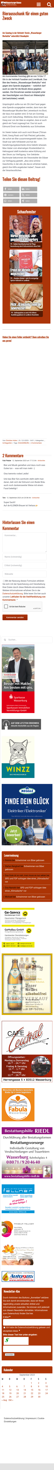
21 (25, 1393)
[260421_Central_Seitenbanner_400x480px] (27, 1022)
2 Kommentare (36, 443)
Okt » (11, 1400)
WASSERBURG (23, 443)
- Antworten (41, 461)
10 (46, 1386)
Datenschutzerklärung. (12, 593)
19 (10, 1393)
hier (31, 1313)
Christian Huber (11, 440)
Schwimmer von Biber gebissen (29, 860)
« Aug (4, 1400)
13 (17, 1390)
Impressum (31, 1418)
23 (39, 1393)
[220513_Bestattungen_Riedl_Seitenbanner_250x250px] (27, 1128)
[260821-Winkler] (25, 251)
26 (10, 1397)
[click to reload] (16, 1341)
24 (46, 1393)
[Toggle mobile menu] (39, 4)
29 (32, 1397)
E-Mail (6, 1317)
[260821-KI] (26, 285)
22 (32, 1393)
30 (39, 1397)
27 (17, 1397)
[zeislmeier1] (18, 1272)
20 (17, 1393)
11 (3, 1390)
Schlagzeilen (7, 443)
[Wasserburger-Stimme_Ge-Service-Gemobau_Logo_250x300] (18, 909)
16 (39, 1390)
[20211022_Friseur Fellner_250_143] (18, 1220)
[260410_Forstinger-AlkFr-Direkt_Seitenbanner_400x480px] (27, 955)
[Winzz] (18, 737)
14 (25, 1390)
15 (32, 1390)
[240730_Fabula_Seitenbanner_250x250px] (18, 1089)
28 (25, 1397)
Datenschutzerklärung (28, 1327)
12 (10, 1390)
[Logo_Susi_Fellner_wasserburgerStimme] (18, 1186)
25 (3, 1397)
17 (46, 1390)
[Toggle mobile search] (49, 4)
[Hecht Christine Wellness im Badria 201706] (18, 1245)
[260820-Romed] (25, 217)
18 (3, 1393)
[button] (11, 189)
